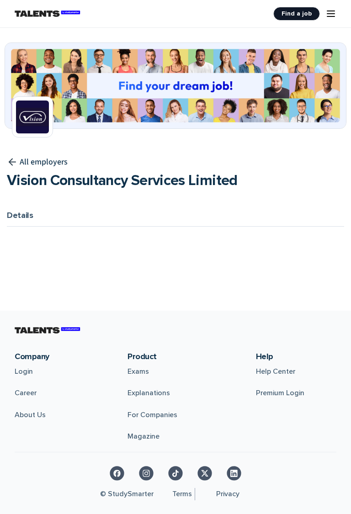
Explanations (149, 392)
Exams (138, 371)
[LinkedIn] (234, 473)
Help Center (275, 371)
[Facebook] (117, 473)
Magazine (144, 436)
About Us (30, 414)
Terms (182, 493)
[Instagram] (146, 473)
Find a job (297, 13)
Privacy (227, 493)
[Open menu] (330, 13)
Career (26, 392)
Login (24, 371)
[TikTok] (175, 473)
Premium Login (280, 392)
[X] (204, 473)
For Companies (152, 414)
